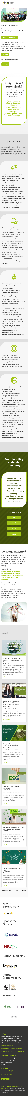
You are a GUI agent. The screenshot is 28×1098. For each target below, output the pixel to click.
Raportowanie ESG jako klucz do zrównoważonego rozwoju (13, 828)
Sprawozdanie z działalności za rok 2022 (12, 1051)
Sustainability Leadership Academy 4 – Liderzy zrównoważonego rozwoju (11, 702)
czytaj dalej (6, 676)
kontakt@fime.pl (11, 1071)
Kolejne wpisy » (21, 891)
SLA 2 (14, 523)
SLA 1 (14, 517)
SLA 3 (14, 528)
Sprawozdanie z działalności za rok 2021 (12, 1048)
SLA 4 (14, 534)
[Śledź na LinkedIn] (8, 1079)
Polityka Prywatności (7, 1046)
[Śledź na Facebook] (2, 1079)
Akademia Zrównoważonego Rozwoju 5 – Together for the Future (12, 660)
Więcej (5, 54)
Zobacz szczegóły (9, 37)
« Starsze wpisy (6, 891)
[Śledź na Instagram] (5, 1079)
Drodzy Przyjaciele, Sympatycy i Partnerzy (13, 869)
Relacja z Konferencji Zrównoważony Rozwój (10, 744)
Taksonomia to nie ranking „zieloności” (11, 787)
